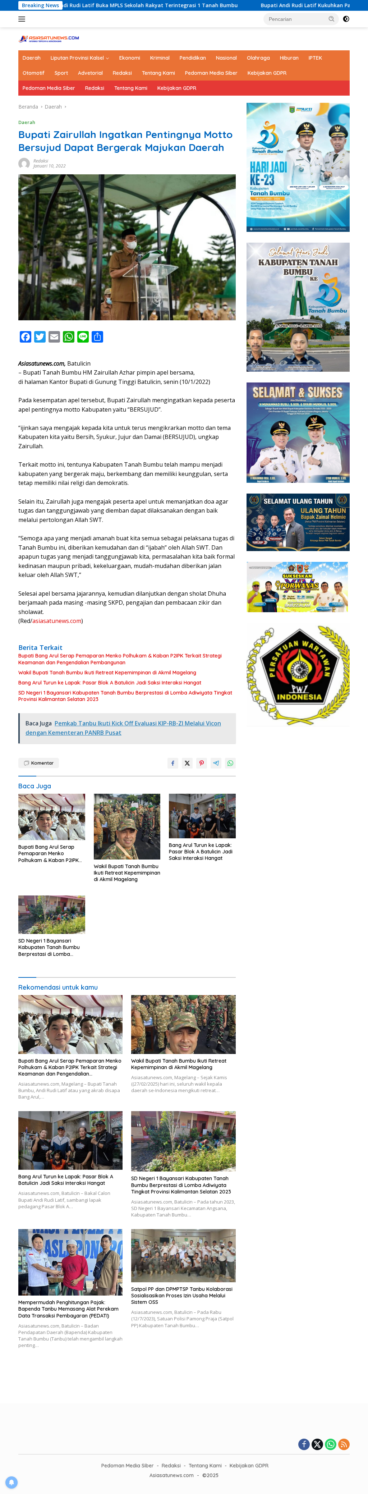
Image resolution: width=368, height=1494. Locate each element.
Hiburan (289, 58)
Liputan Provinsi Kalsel (77, 58)
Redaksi (122, 73)
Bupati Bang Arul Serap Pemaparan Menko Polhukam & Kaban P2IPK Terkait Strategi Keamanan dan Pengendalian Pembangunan (120, 658)
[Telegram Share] (216, 763)
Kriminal (160, 58)
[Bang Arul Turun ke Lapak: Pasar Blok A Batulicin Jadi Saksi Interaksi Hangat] (202, 816)
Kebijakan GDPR (267, 73)
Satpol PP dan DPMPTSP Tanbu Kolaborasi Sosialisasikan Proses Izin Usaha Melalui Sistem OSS (182, 1295)
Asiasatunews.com (172, 1475)
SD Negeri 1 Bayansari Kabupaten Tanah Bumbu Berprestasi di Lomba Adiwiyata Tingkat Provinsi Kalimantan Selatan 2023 (125, 695)
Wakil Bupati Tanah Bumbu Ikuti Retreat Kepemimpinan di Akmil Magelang (107, 672)
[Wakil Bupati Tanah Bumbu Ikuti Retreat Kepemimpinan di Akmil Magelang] (127, 827)
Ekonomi (129, 58)
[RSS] (344, 1445)
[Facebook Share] (172, 763)
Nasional (226, 58)
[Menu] (23, 19)
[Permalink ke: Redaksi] (24, 162)
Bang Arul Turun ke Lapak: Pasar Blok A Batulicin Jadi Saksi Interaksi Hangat (109, 682)
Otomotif (34, 73)
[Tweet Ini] (187, 763)
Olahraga (258, 58)
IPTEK (315, 58)
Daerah (32, 58)
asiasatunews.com (56, 621)
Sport (61, 73)
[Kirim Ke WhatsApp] (230, 763)
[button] (332, 18)
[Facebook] (304, 1445)
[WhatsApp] (330, 1445)
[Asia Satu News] (48, 38)
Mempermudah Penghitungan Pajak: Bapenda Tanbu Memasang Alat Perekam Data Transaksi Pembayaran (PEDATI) (68, 1309)
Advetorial (90, 73)
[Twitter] (317, 1445)
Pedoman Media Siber (211, 73)
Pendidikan (193, 58)
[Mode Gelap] (346, 19)
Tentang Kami (158, 73)
